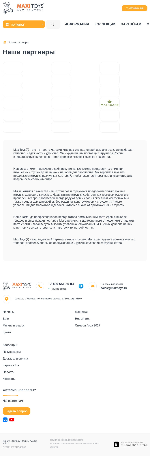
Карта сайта (11, 365)
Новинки (8, 312)
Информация (77, 24)
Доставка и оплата (15, 358)
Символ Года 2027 (87, 325)
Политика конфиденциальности (67, 440)
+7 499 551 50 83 (61, 284)
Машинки (81, 312)
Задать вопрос (16, 411)
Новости (8, 372)
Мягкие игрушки (13, 325)
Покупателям (12, 351)
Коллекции (105, 24)
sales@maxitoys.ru (114, 288)
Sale (6, 318)
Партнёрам (131, 24)
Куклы (7, 332)
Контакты (9, 378)
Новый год (82, 318)
